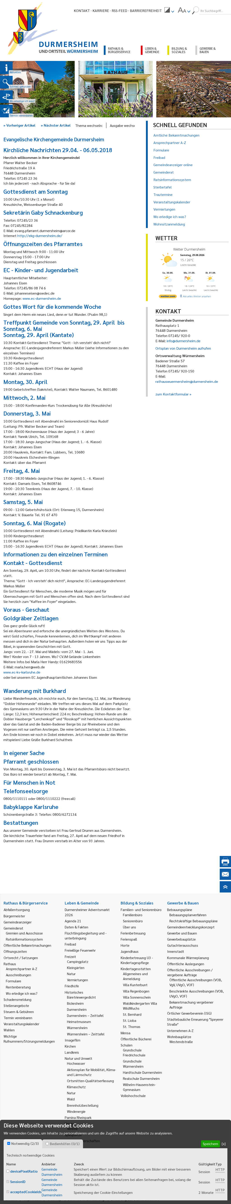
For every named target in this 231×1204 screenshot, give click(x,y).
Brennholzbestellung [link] (82, 1105)
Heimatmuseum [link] (79, 1021)
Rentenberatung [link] (18, 987)
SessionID (17, 1181)
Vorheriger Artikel (19, 125)
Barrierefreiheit (146, 10)
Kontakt (82, 10)
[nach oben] (225, 891)
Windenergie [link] (76, 1111)
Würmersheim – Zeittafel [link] (85, 1034)
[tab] (23, 1143)
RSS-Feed (119, 10)
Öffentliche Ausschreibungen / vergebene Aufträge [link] (190, 972)
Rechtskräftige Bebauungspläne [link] (193, 920)
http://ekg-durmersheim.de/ (39, 235)
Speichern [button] (210, 1143)
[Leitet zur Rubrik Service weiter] (6, 96)
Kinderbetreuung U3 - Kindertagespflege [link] (137, 960)
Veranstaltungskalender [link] (21, 1023)
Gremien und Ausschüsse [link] (24, 933)
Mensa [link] (125, 1032)
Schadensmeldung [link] (17, 999)
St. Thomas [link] (131, 1026)
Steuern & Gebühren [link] (19, 1011)
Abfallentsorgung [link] (17, 909)
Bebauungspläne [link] (179, 909)
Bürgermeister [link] (14, 915)
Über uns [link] (129, 927)
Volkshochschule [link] (133, 1095)
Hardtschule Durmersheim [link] (142, 1072)
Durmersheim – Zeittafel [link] (85, 1015)
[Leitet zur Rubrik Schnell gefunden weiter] (6, 82)
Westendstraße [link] (181, 1041)
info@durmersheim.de (184, 340)
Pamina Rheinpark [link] (78, 1117)
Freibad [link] (70, 944)
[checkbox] (8, 1143)
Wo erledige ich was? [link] (21, 993)
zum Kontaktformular (172, 394)
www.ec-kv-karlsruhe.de (21, 672)
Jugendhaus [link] (130, 951)
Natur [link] (71, 973)
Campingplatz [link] (77, 961)
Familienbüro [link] (132, 914)
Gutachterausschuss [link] (182, 945)
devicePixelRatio (24, 1171)
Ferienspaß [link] (129, 939)
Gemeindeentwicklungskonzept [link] (191, 927)
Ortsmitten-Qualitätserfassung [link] (90, 1080)
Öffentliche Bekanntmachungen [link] (27, 945)
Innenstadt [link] (175, 951)
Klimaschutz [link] (76, 1086)
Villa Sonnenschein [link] (137, 997)
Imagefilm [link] (72, 1040)
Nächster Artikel (56, 125)
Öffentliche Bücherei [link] (136, 1039)
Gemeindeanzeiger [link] (18, 922)
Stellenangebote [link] (16, 1005)
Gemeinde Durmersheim (52, 1172)
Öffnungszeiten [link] (15, 951)
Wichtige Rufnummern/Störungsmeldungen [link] (29, 1039)
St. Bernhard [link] (132, 1014)
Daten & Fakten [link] (76, 927)
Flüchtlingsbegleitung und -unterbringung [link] (85, 935)
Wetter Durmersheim (189, 249)
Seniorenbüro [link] (133, 920)
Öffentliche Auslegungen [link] (185, 963)
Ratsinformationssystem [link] (24, 939)
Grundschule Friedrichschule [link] (134, 1052)
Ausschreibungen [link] (18, 974)
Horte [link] (125, 945)
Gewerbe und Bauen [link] (182, 933)
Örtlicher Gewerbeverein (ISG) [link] (189, 1013)
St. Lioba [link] (129, 1020)
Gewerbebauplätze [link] (181, 939)
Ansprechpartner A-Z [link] (21, 968)
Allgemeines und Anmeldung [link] (135, 976)
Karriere (100, 10)
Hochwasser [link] (76, 1063)
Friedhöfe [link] (72, 985)
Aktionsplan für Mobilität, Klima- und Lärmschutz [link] (91, 1072)
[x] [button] (224, 1143)
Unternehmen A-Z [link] (180, 1030)
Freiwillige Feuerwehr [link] (80, 950)
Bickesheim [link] (75, 1003)
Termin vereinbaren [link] (18, 1017)
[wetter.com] (168, 297)
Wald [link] (71, 1099)
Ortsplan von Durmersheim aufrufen (183, 348)
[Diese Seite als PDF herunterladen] (225, 865)
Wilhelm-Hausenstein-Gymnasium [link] (139, 1087)
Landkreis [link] (72, 1052)
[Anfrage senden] (225, 878)
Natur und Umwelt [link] (78, 1058)
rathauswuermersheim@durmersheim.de (186, 381)
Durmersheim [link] (77, 1009)
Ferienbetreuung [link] (133, 933)
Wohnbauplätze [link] (179, 1036)
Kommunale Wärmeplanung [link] (188, 957)
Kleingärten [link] (75, 967)
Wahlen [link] (9, 1029)
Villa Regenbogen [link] (136, 991)
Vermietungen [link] (77, 979)
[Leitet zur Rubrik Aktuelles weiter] (6, 67)
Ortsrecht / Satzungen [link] (21, 957)
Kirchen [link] (70, 1046)
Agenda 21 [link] (73, 920)
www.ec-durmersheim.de (42, 298)
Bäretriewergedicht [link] (81, 997)
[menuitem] (169, 10)
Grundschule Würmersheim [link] (133, 1063)
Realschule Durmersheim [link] (141, 1078)
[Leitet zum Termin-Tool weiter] (6, 111)
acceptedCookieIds (26, 1191)
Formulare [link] (13, 981)
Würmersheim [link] (77, 1027)
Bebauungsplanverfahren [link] (187, 914)
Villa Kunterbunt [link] (135, 984)
